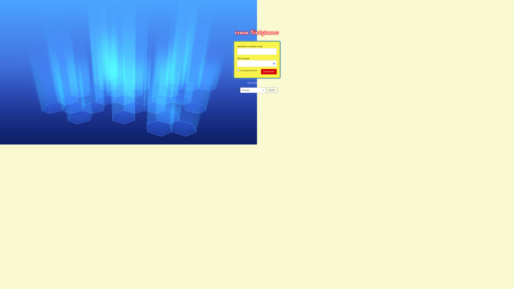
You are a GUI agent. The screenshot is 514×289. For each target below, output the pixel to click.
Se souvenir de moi (249, 70)
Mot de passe (243, 58)
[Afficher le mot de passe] (274, 63)
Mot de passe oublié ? (257, 83)
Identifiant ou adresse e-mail (249, 46)
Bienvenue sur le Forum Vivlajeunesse (257, 32)
